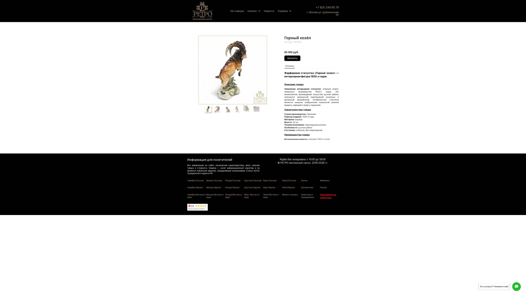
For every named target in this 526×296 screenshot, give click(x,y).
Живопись (325, 180)
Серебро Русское (195, 180)
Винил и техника (290, 194)
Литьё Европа (288, 187)
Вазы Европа (269, 187)
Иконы (304, 180)
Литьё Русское (289, 180)
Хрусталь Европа (252, 187)
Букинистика (307, 187)
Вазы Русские (269, 180)
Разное (323, 187)
